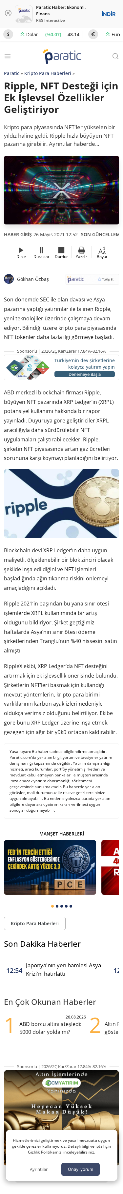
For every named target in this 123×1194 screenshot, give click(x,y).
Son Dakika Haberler (42, 943)
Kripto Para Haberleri (47, 73)
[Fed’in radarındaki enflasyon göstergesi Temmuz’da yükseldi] (50, 867)
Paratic (11, 73)
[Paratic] (61, 57)
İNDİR (108, 14)
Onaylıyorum (80, 1169)
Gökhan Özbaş (33, 279)
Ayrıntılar (39, 1169)
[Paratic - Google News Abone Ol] (92, 281)
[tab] (52, 906)
